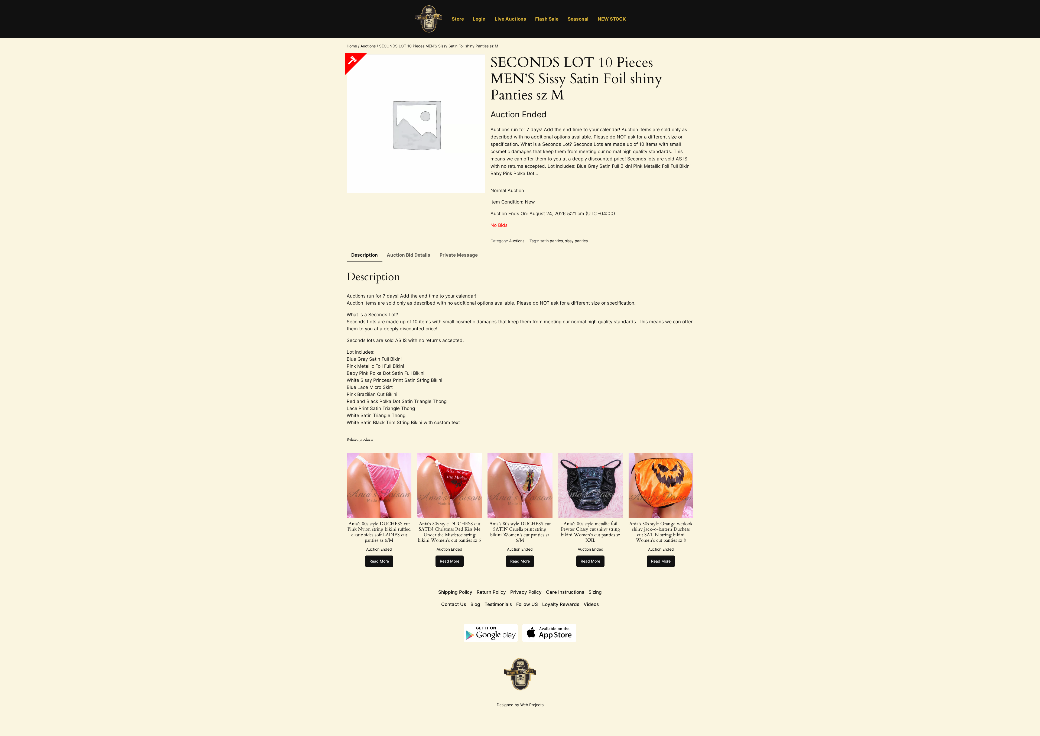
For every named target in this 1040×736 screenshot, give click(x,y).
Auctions (368, 46)
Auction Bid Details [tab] (408, 255)
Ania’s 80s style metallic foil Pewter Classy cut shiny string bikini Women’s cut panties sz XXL (590, 532)
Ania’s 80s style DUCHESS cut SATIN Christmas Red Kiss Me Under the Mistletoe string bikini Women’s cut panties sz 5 (449, 532)
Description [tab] (364, 255)
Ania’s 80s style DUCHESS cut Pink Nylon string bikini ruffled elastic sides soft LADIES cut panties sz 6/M (379, 532)
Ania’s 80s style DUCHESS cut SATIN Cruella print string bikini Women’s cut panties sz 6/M (520, 532)
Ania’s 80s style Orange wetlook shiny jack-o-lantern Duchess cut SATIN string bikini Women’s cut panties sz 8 (661, 532)
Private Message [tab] (459, 255)
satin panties (551, 240)
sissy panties (576, 240)
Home (352, 46)
